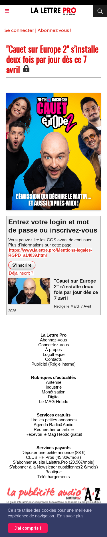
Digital (53, 396)
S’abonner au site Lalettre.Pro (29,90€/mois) (53, 462)
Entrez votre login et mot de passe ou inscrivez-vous (52, 226)
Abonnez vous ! (54, 30)
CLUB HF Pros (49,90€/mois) (53, 457)
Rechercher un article (54, 429)
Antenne (53, 382)
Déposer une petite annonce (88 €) (53, 452)
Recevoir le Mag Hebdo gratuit (53, 434)
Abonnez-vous (53, 339)
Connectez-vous (53, 344)
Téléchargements (53, 476)
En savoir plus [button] (70, 515)
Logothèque (53, 354)
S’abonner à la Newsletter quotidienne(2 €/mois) (53, 467)
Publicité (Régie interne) (53, 364)
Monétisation (53, 391)
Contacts (53, 359)
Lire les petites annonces (54, 419)
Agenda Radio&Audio (53, 424)
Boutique (53, 471)
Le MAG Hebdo (53, 401)
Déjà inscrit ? (21, 273)
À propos (53, 349)
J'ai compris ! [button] (27, 528)
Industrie (54, 387)
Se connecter (19, 30)
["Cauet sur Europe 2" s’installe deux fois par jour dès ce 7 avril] (53, 95)
